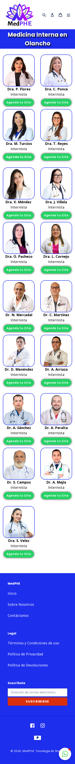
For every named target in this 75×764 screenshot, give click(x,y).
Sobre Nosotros (21, 604)
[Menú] (68, 14)
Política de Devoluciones (28, 665)
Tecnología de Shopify (49, 751)
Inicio (12, 593)
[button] (65, 754)
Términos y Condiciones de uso (33, 643)
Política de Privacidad (25, 654)
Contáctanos (18, 615)
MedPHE (28, 751)
